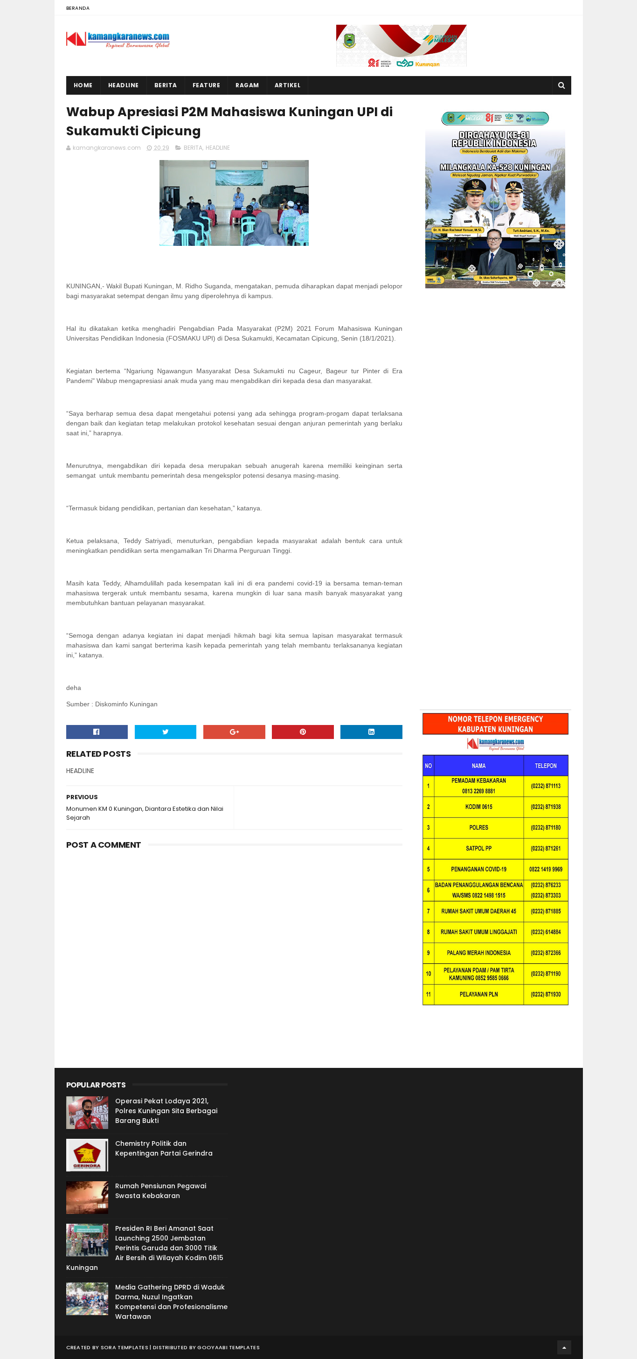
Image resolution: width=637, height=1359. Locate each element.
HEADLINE (218, 148)
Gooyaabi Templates (228, 1347)
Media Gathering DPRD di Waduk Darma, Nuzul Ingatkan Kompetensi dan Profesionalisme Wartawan (171, 1301)
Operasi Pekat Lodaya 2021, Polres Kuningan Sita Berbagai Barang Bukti (166, 1110)
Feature (207, 85)
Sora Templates (124, 1347)
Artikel (288, 85)
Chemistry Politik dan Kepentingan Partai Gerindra (164, 1148)
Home (83, 85)
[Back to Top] (564, 1347)
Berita (165, 85)
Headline (123, 85)
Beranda (78, 8)
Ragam (247, 85)
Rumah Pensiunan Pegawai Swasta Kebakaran (160, 1190)
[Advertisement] (495, 390)
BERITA (193, 148)
